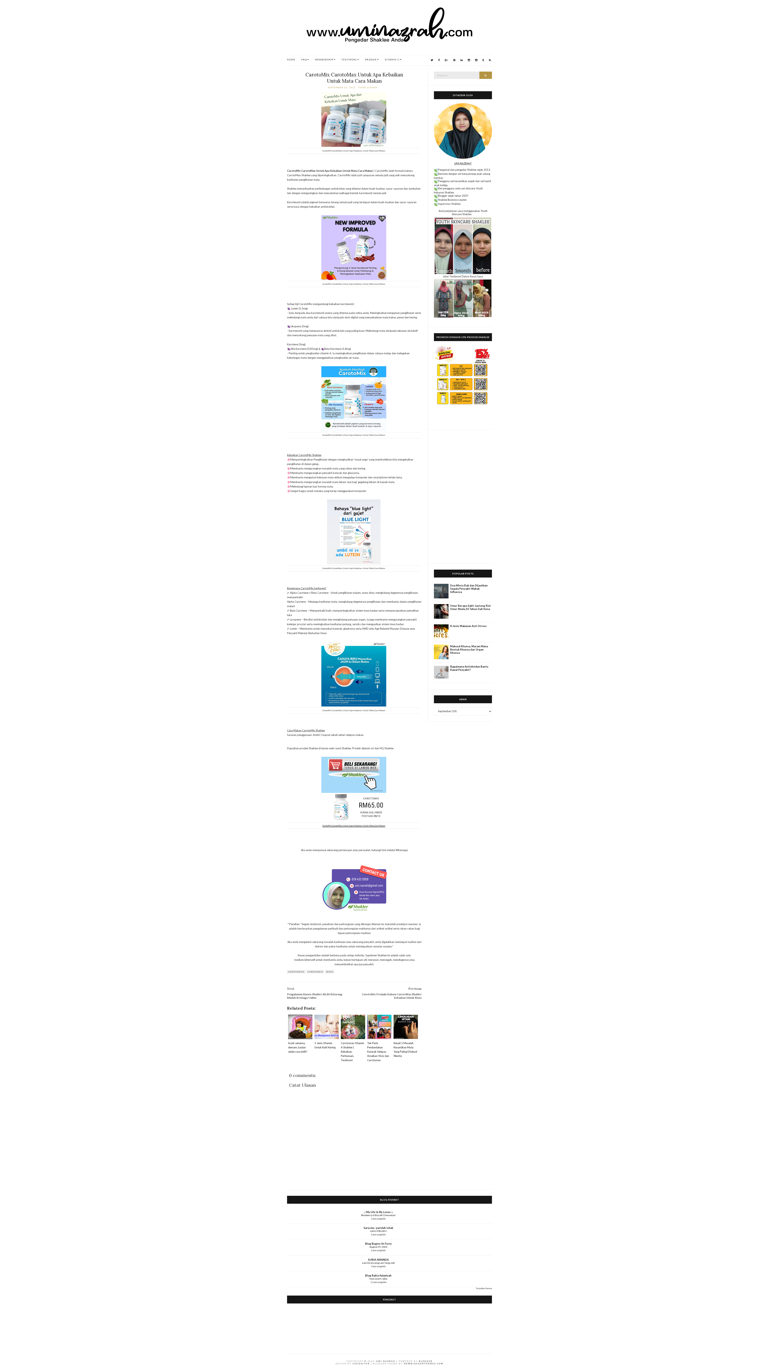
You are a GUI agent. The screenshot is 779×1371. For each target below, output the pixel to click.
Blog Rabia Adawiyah (378, 1275)
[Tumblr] (483, 60)
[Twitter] (432, 60)
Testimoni (349, 59)
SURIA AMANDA (378, 1259)
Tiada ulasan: (368, 87)
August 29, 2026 (378, 1246)
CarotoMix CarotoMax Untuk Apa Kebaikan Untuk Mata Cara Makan (354, 78)
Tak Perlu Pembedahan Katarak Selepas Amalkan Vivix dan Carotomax (378, 1051)
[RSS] (490, 60)
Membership (324, 59)
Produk (371, 59)
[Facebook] (439, 60)
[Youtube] (476, 60)
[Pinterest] (454, 60)
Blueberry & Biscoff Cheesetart (378, 1215)
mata (329, 972)
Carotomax (296, 972)
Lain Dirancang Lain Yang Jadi (378, 1262)
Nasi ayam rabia (378, 1278)
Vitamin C (392, 59)
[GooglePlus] (446, 60)
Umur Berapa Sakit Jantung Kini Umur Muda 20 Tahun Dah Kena (470, 607)
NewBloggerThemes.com (423, 1363)
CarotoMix (315, 972)
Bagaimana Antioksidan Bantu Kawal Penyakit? (469, 668)
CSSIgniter (361, 1363)
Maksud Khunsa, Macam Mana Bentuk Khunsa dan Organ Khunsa (469, 649)
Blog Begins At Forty (378, 1243)
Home (291, 59)
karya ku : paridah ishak (378, 1227)
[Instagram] (469, 60)
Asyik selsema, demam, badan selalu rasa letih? (297, 1047)
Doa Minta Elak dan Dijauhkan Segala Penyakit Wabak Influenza (469, 589)
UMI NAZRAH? (463, 163)
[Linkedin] (461, 60)
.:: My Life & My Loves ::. (378, 1212)
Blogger (426, 1361)
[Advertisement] (463, 496)
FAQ (304, 59)
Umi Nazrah (385, 1361)
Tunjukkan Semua (484, 1288)
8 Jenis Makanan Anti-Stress (468, 626)
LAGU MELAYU (378, 1231)
